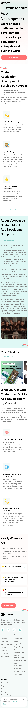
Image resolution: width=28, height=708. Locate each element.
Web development (19, 651)
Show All (13, 210)
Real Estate (5, 656)
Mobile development (19, 656)
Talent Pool (18, 638)
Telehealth (4, 641)
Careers (3, 689)
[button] (14, 568)
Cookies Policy (6, 695)
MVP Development (19, 664)
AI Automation (19, 674)
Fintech (3, 647)
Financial (4, 650)
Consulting (18, 668)
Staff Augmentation (19, 643)
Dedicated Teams (20, 660)
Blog (2, 686)
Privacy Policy (5, 692)
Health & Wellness (7, 644)
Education (4, 653)
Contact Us (5, 683)
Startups (4, 638)
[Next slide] (24, 372)
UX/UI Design (19, 647)
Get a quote (8, 606)
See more (7, 356)
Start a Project (14, 57)
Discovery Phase (20, 671)
